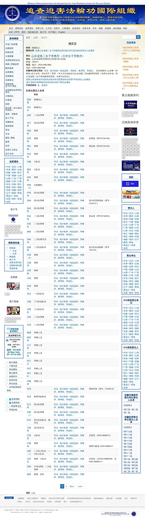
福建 (14, 189)
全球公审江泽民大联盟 (56, 498)
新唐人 (20, 501)
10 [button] (14, 229)
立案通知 (66, 28)
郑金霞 (29, 217)
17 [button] (6, 235)
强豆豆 (29, 108)
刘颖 (29, 161)
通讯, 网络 (10, 137)
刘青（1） (29, 413)
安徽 (14, 175)
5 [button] (16, 226)
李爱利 (29, 310)
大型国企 (9, 95)
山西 (8, 178)
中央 (8, 166)
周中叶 (29, 375)
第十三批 (128, 449)
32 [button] (123, 158)
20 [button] (134, 148)
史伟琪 (29, 354)
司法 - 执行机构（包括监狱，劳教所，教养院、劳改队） (69, 70)
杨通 (29, 332)
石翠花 (29, 460)
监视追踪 (76, 28)
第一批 (127, 412)
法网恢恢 (21, 498)
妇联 (7, 103)
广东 (14, 178)
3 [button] (11, 226)
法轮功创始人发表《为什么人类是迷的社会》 (131, 50)
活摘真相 (15, 402)
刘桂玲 (29, 225)
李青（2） (29, 256)
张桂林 (29, 178)
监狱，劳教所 (11, 113)
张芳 (29, 368)
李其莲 (29, 155)
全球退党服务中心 (76, 501)
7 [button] (5, 229)
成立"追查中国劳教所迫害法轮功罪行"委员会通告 (48, 82)
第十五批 (128, 443)
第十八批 (128, 434)
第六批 (127, 465)
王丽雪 (29, 264)
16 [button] (21, 232)
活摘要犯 (9, 75)
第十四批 (128, 446)
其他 (20, 198)
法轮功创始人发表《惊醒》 (130, 60)
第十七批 (128, 437)
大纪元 (27, 501)
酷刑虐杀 (9, 67)
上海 (20, 166)
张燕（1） (29, 452)
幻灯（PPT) (14, 31)
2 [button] (8, 226)
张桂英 (29, 210)
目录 (14, 253)
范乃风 (29, 406)
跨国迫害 (9, 52)
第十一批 (128, 455)
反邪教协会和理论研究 (13, 90)
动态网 (49, 501)
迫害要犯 (9, 71)
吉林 (14, 172)
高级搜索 (131, 42)
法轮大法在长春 (38, 501)
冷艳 (29, 277)
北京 (14, 166)
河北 (8, 184)
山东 (20, 175)
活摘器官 (9, 48)
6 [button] (19, 226)
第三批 (127, 409)
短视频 (108, 28)
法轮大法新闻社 (32, 498)
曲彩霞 (29, 339)
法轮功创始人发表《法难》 (130, 68)
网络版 (12, 256)
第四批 (127, 468)
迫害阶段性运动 (12, 59)
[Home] (13, 13)
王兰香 (29, 346)
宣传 (7, 129)
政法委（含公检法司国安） (13, 108)
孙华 (29, 419)
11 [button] (18, 229)
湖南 (20, 187)
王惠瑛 (29, 429)
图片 (24, 31)
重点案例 (13, 372)
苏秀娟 (29, 140)
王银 (29, 316)
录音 (95, 28)
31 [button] (138, 155)
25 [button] (134, 152)
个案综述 (13, 365)
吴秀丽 (29, 272)
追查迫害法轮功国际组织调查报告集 (15, 265)
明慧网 (43, 498)
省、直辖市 (42, 85)
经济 (7, 145)
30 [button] (134, 155)
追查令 (57, 28)
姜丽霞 (29, 101)
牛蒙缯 (29, 444)
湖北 (14, 187)
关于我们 (52, 31)
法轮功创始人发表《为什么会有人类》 (131, 76)
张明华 (29, 287)
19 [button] (131, 148)
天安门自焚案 (11, 44)
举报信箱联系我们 (14, 330)
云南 (20, 169)
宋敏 (29, 466)
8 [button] (8, 229)
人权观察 (118, 498)
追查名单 (86, 28)
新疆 (8, 181)
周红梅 (29, 147)
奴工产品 (9, 117)
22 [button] (123, 152)
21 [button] (138, 148)
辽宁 (8, 192)
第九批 (135, 458)
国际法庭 (109, 498)
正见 (126, 498)
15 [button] (17, 232)
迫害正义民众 (11, 149)
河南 (14, 184)
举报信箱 (13, 409)
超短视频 (117, 28)
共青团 (8, 99)
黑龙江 (9, 195)
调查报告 (19, 28)
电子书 (43, 31)
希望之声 (133, 498)
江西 (20, 181)
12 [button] (6, 232)
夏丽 (29, 231)
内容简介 (128, 405)
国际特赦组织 (98, 498)
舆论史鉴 (13, 383)
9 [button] (11, 229)
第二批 (135, 409)
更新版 (12, 247)
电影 (125, 28)
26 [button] (138, 152)
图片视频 (13, 362)
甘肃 (8, 189)
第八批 (127, 462)
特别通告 (13, 369)
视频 (101, 28)
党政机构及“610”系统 (10, 84)
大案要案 (9, 56)
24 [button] (131, 152)
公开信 (49, 28)
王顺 (29, 301)
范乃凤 (29, 124)
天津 (8, 169)
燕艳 (29, 200)
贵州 (20, 189)
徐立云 (29, 362)
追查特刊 (13, 376)
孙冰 (29, 293)
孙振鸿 (29, 241)
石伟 (29, 324)
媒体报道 (9, 125)
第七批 (135, 462)
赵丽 (29, 114)
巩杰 (29, 396)
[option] (14, 217)
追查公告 (39, 28)
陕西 (14, 192)
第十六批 (128, 440)
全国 (8, 198)
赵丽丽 (29, 248)
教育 (7, 141)
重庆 (14, 169)
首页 (11, 28)
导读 (14, 250)
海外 (14, 198)
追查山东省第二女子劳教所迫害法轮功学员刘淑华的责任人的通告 (64, 50)
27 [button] (123, 155)
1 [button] (5, 226)
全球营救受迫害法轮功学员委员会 (79, 498)
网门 (65, 501)
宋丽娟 (29, 132)
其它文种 (9, 154)
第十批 (127, 458)
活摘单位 (9, 79)
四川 (20, 172)
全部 (8, 201)
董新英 (29, 171)
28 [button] (127, 155)
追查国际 (15, 398)
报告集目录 (33, 31)
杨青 (29, 474)
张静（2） (29, 186)
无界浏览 (57, 501)
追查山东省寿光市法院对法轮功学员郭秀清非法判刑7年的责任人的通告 (58, 79)
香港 (16, 195)
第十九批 (128, 431)
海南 (8, 187)
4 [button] (131, 112)
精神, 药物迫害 (12, 63)
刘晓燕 (29, 382)
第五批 (135, 465)
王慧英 (29, 437)
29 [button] (131, 155)
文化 (7, 133)
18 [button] (127, 148)
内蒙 (8, 172)
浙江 (20, 184)
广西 (20, 178)
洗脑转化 (9, 121)
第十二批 (128, 452)
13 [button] (10, 232)
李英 (29, 388)
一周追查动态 (15, 405)
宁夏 (8, 175)
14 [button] (13, 232)
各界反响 (13, 379)
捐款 (132, 184)
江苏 (14, 181)
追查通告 (29, 28)
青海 (20, 192)
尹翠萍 (29, 194)
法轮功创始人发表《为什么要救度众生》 (130, 85)
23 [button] (127, 152)
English (61, 31)
